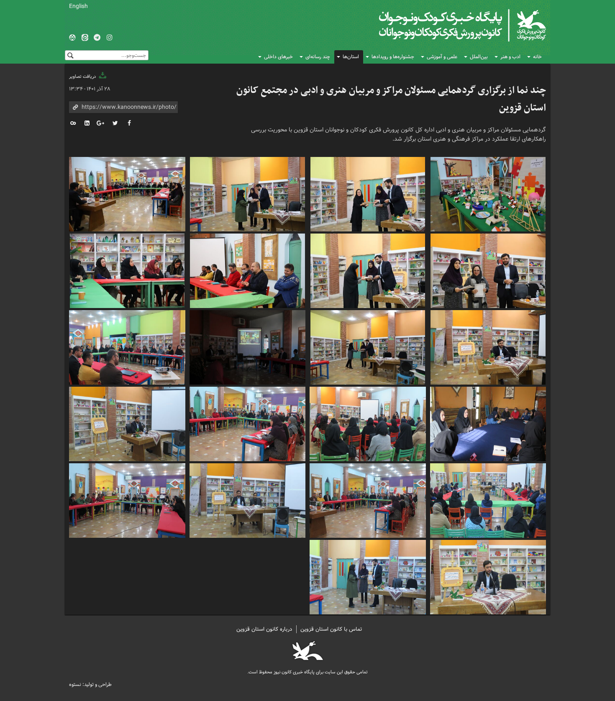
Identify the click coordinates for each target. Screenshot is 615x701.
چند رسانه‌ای (317, 57)
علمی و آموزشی (442, 57)
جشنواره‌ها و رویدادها (393, 57)
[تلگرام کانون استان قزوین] (97, 38)
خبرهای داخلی (278, 57)
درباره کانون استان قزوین (264, 629)
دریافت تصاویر (83, 76)
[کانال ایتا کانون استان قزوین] (84, 38)
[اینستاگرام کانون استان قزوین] (109, 38)
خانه (537, 57)
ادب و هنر (510, 57)
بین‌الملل (479, 57)
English (78, 6)
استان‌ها (351, 57)
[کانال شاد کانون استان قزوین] (72, 38)
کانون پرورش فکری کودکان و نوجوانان (448, 25)
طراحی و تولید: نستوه (90, 684)
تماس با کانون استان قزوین (331, 629)
